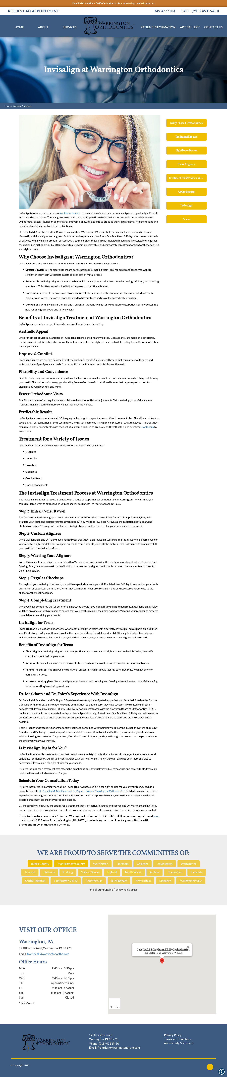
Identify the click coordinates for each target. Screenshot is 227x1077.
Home (19, 27)
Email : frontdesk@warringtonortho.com (114, 1047)
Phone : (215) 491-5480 (104, 1043)
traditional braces (69, 213)
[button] (162, 961)
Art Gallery (190, 27)
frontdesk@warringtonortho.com (48, 954)
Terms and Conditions (177, 1039)
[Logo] (46, 1043)
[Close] (188, 947)
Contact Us (213, 27)
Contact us (147, 426)
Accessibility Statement (178, 1043)
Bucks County (40, 863)
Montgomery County (71, 863)
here (156, 815)
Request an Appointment (33, 11)
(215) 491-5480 (205, 11)
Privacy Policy (173, 1035)
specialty (17, 106)
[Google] (210, 1067)
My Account (165, 11)
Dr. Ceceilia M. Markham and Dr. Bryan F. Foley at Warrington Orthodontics (81, 791)
